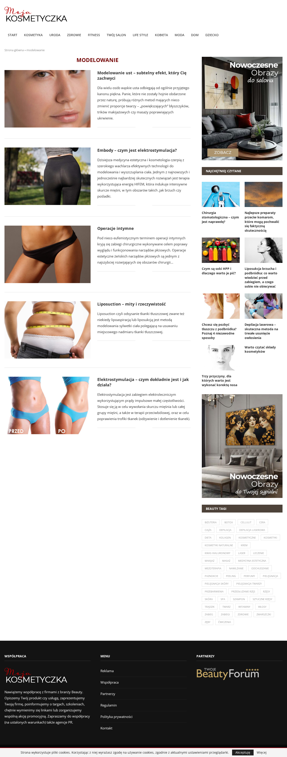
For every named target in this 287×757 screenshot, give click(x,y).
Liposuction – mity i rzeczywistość (131, 304)
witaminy (244, 606)
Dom (195, 35)
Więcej (262, 752)
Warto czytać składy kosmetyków (260, 349)
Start (12, 35)
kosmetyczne (247, 537)
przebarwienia (214, 591)
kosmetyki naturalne (219, 545)
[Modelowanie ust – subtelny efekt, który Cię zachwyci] (47, 99)
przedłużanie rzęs (243, 591)
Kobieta (161, 35)
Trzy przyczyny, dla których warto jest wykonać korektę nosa (219, 380)
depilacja (225, 530)
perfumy (249, 576)
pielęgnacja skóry (216, 583)
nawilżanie (236, 568)
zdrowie (243, 614)
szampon (239, 599)
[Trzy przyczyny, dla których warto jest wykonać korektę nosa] (221, 357)
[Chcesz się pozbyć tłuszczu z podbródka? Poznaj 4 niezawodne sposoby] (221, 306)
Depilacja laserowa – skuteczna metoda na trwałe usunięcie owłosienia (261, 331)
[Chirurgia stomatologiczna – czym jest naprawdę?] (221, 194)
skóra (209, 599)
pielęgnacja (270, 576)
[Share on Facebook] (142, 127)
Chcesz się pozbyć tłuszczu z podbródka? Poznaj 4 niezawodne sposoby (219, 331)
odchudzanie (260, 568)
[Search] (280, 35)
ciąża (208, 530)
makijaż (209, 560)
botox (228, 522)
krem (244, 545)
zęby (207, 622)
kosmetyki (270, 537)
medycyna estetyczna (252, 560)
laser (241, 553)
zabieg (209, 614)
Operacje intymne (115, 228)
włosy (262, 606)
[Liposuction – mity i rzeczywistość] (47, 330)
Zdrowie (74, 35)
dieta (208, 537)
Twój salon (116, 35)
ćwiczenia (224, 622)
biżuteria (211, 522)
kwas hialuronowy (217, 553)
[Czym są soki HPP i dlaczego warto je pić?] (221, 250)
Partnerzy (107, 693)
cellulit (246, 522)
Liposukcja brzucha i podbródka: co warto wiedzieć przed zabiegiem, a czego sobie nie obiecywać (261, 277)
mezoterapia (213, 568)
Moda (179, 35)
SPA (223, 599)
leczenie (258, 553)
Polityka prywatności (116, 716)
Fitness (94, 35)
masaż (226, 560)
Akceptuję (242, 752)
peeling (231, 576)
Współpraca (109, 682)
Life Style (140, 35)
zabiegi (225, 614)
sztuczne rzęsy (262, 599)
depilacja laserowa (252, 530)
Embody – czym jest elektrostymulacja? (137, 150)
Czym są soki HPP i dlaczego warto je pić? (219, 270)
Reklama (107, 671)
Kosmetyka (33, 35)
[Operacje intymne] (47, 254)
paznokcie (211, 576)
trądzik (210, 606)
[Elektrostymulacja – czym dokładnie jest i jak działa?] (47, 405)
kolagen (225, 537)
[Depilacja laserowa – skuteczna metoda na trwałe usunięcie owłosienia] (264, 306)
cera (262, 522)
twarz (226, 606)
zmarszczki (264, 614)
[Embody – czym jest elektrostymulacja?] (47, 176)
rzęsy (266, 591)
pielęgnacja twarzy (249, 583)
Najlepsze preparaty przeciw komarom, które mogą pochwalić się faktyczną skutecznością (262, 221)
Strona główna (14, 50)
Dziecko (212, 35)
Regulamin (108, 705)
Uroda (54, 35)
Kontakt (106, 728)
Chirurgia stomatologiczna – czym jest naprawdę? (220, 217)
